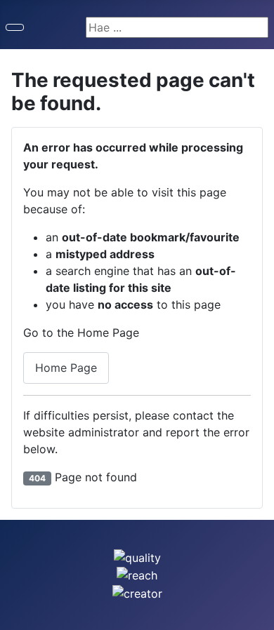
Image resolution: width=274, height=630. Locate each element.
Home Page (66, 368)
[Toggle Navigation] (15, 27)
